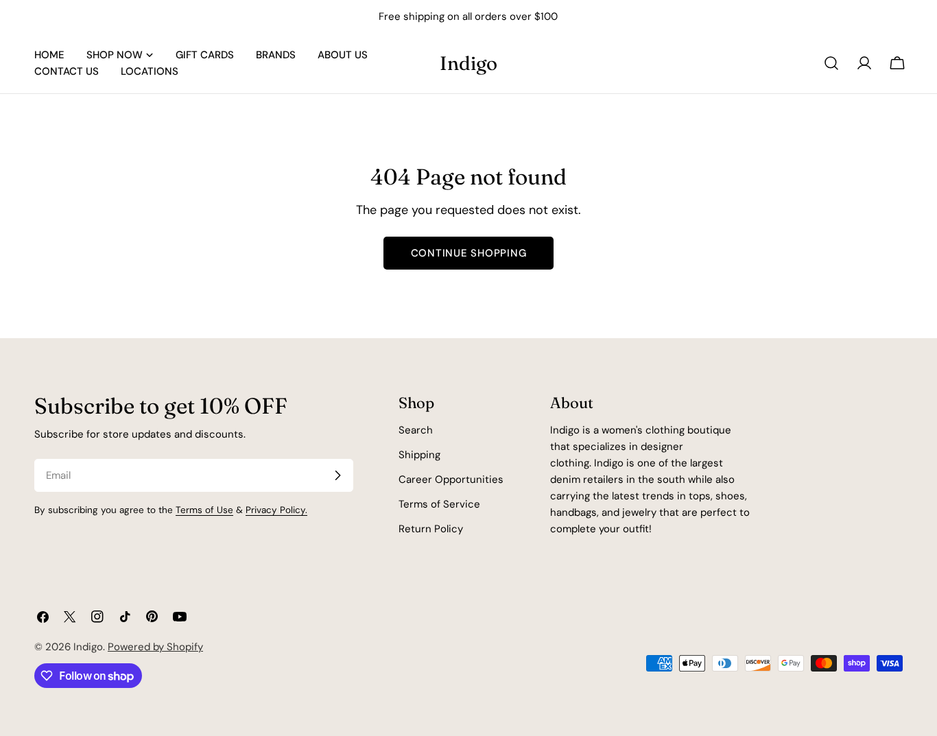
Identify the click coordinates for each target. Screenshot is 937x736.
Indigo (468, 63)
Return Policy (431, 529)
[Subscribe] (337, 475)
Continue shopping (469, 253)
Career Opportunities (451, 479)
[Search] (831, 63)
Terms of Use (204, 510)
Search (416, 430)
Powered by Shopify (155, 647)
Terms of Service (439, 504)
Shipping (419, 455)
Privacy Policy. (276, 510)
